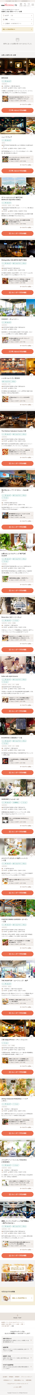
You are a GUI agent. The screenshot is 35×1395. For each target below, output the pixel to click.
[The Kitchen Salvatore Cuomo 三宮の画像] (17, 419)
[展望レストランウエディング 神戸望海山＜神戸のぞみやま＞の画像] (17, 1209)
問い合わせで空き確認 (18, 110)
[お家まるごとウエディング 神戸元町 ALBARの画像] (17, 542)
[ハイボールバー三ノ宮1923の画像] (17, 366)
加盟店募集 (28, 1380)
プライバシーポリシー (26, 1376)
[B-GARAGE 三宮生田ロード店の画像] (17, 726)
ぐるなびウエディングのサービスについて (17, 1383)
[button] (17, 1340)
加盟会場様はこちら (19, 1380)
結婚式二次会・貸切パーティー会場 (10, 1324)
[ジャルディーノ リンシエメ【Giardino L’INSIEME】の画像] (17, 1148)
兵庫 (22, 1324)
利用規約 (11, 1376)
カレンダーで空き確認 (18, 233)
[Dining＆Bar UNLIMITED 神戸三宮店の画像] (17, 248)
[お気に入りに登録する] (31, 75)
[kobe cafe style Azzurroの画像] (17, 664)
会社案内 (5, 1376)
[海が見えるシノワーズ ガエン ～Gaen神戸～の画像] (17, 478)
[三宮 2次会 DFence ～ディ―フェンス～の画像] (17, 1028)
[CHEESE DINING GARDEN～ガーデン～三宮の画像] (17, 908)
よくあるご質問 (17, 1387)
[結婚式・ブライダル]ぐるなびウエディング (12, 1322)
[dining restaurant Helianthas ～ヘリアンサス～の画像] (17, 1087)
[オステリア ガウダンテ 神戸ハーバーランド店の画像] (17, 846)
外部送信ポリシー (8, 1380)
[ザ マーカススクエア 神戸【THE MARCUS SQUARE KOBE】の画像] (17, 186)
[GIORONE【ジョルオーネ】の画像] (17, 787)
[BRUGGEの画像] (17, 66)
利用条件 (17, 1376)
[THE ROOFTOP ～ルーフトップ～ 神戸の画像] (17, 969)
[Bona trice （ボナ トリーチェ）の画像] (17, 605)
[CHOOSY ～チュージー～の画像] (17, 307)
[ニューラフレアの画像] (17, 125)
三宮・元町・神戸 (5, 1326)
